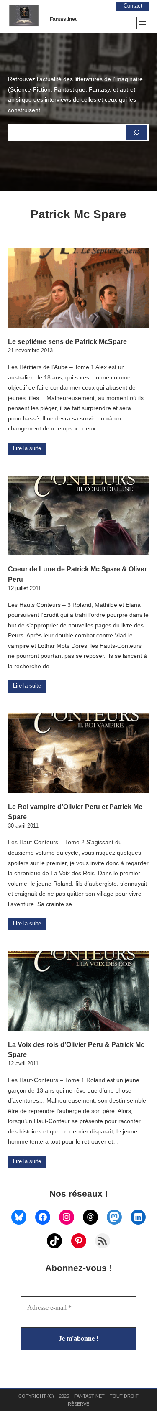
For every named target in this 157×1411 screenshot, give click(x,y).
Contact (133, 6)
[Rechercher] (136, 132)
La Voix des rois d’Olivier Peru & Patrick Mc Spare (76, 1049)
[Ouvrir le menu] (142, 23)
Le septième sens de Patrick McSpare (67, 341)
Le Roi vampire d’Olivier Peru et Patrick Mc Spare (75, 811)
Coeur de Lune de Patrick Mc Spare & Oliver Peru (77, 574)
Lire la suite (27, 448)
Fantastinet (63, 19)
